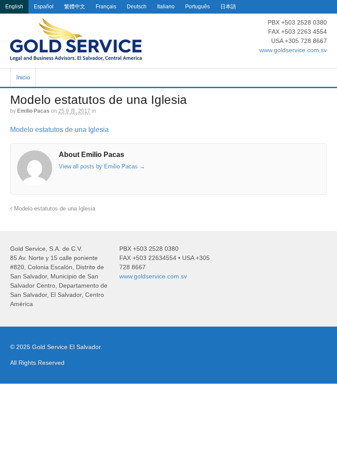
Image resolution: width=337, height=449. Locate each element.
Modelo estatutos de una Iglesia (59, 129)
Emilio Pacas (33, 111)
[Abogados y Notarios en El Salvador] (76, 56)
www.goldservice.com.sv (293, 49)
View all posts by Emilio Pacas (102, 166)
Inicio (23, 77)
